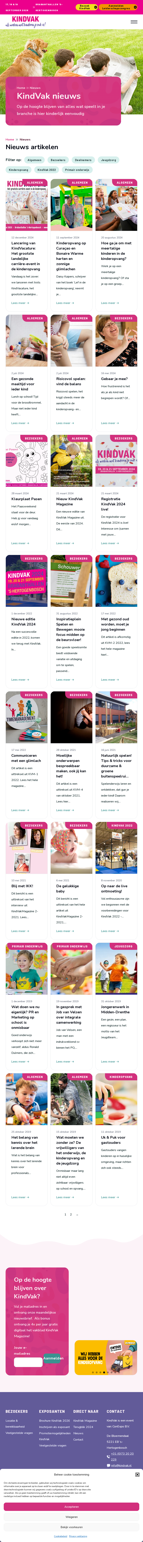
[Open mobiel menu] (134, 21)
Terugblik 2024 (83, 1427)
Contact (78, 1440)
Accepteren (71, 1507)
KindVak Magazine (85, 1421)
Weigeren (72, 1517)
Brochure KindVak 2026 (54, 1421)
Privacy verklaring (78, 1536)
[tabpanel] (105, 1357)
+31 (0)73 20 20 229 (122, 1457)
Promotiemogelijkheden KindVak (55, 1436)
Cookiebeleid (60, 1536)
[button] (137, 1474)
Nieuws (78, 1433)
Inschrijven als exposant (54, 1427)
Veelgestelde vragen (19, 1433)
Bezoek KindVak (84, 7)
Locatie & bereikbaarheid (15, 1424)
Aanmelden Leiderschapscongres (116, 7)
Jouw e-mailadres (22, 1350)
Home (21, 88)
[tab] (93, 1372)
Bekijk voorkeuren (72, 1527)
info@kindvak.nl (121, 1466)
